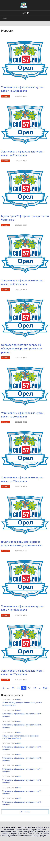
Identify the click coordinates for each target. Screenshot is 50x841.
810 (45, 688)
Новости (5, 96)
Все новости (25, 812)
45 (18, 688)
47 (29, 688)
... (8, 688)
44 (13, 688)
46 (24, 688)
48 (34, 688)
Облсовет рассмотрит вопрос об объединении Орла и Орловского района (21, 348)
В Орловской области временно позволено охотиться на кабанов (20, 737)
